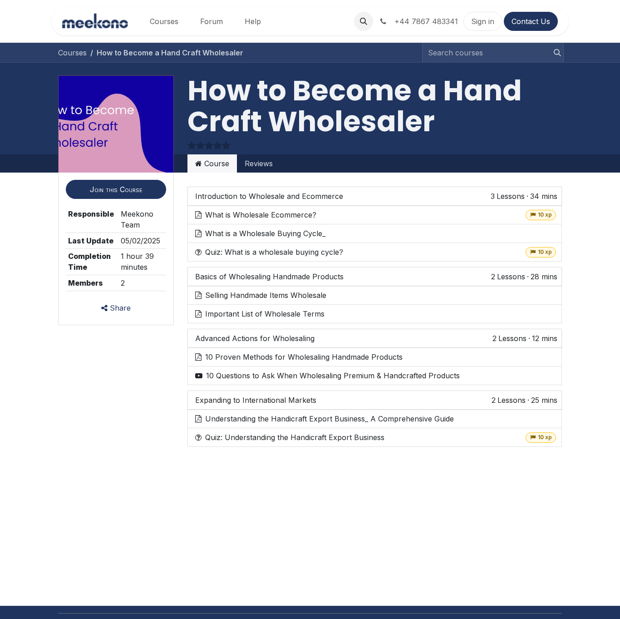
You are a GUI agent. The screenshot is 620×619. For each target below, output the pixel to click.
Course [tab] (215, 163)
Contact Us (531, 21)
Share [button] (119, 307)
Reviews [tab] (259, 163)
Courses (72, 52)
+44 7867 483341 (424, 21)
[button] (363, 21)
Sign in (482, 21)
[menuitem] (164, 21)
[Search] (554, 52)
